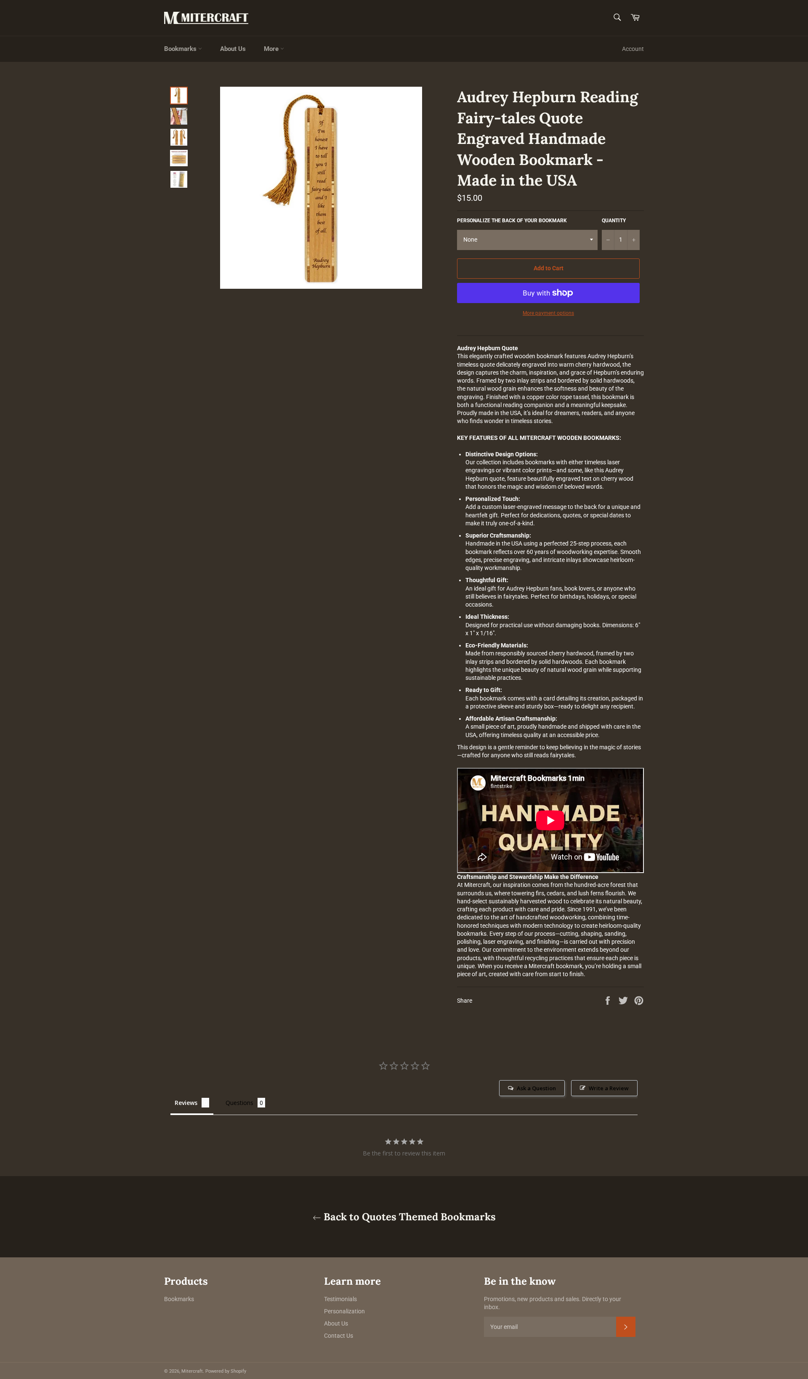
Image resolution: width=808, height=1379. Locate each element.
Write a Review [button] (609, 1088)
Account (633, 48)
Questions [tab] (239, 1103)
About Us (233, 49)
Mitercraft (192, 1371)
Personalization (344, 1311)
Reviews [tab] (186, 1103)
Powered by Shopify (225, 1371)
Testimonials (340, 1299)
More (272, 49)
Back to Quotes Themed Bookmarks (408, 1216)
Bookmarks (181, 49)
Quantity (614, 221)
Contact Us (338, 1335)
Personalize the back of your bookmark (512, 221)
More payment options (548, 313)
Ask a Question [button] (536, 1088)
